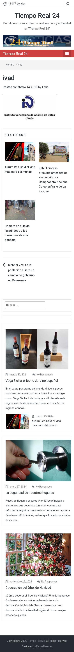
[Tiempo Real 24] (37, 41)
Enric (45, 87)
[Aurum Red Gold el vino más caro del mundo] (20, 151)
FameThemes (44, 646)
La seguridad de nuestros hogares (30, 493)
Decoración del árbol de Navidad (28, 587)
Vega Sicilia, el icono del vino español (32, 380)
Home (9, 64)
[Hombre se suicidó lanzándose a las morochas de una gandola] (20, 210)
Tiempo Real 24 (37, 15)
